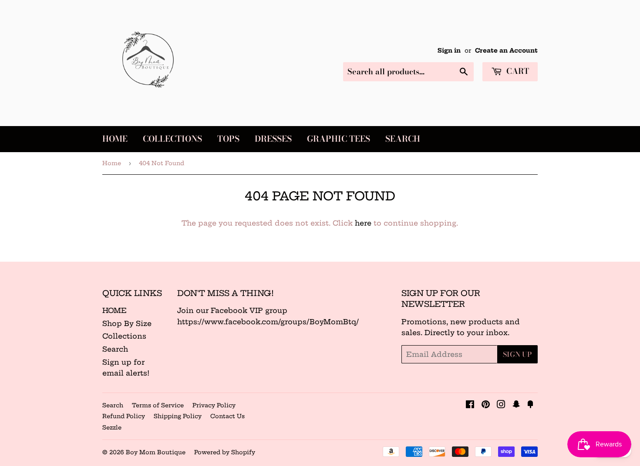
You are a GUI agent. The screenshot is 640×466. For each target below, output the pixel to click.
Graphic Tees (338, 139)
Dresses (273, 139)
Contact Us (227, 416)
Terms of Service (158, 405)
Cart (516, 71)
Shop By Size (127, 323)
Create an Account (506, 50)
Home (115, 139)
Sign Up (517, 354)
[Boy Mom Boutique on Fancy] (530, 405)
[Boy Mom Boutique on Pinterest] (485, 405)
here (363, 223)
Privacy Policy (214, 405)
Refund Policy (123, 416)
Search (402, 139)
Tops (228, 139)
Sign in (449, 50)
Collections (172, 139)
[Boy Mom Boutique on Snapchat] (516, 405)
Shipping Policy (178, 416)
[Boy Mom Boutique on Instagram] (501, 405)
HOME (114, 310)
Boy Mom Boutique (155, 452)
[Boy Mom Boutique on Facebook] (470, 405)
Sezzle (111, 427)
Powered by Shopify (224, 452)
